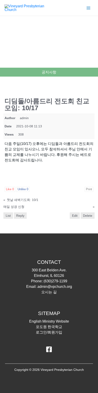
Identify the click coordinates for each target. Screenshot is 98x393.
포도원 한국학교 (49, 327)
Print (89, 189)
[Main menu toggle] (88, 8)
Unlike (23, 189)
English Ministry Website (49, 321)
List (8, 215)
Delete (87, 215)
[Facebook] (49, 349)
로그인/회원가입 (49, 332)
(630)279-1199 (55, 281)
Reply (20, 215)
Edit (74, 215)
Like (10, 189)
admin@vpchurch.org (54, 287)
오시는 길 (49, 292)
